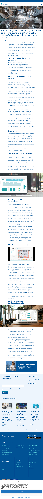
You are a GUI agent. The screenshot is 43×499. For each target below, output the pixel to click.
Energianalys (31, 448)
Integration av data (33, 452)
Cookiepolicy (13, 497)
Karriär (17, 471)
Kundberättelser (32, 462)
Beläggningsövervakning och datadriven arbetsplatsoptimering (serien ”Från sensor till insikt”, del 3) (21, 416)
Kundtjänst (14, 1)
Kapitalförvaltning (19, 447)
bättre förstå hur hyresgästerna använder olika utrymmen (19, 70)
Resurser (31, 460)
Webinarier (31, 470)
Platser (17, 473)
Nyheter (17, 464)
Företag (18, 460)
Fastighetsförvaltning (20, 445)
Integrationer (4, 465)
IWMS (18, 207)
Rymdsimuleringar (5, 454)
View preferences (21, 494)
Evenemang (31, 468)
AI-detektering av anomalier (34, 450)
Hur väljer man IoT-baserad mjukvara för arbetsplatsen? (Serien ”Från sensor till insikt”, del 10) (35, 416)
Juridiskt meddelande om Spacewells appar (23, 497)
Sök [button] (10, 1)
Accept (21, 491)
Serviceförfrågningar (6, 450)
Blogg (3, 425)
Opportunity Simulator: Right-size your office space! (23, 351)
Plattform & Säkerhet (6, 464)
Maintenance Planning (20, 449)
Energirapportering (33, 454)
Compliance (18, 452)
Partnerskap (18, 468)
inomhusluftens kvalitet (13, 73)
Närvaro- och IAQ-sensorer (7, 452)
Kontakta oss (19, 1)
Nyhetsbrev (24, 1)
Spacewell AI (4, 467)
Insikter (30, 466)
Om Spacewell (18, 462)
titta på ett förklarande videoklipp (23, 339)
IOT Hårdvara (4, 469)
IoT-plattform (28, 84)
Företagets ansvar (19, 466)
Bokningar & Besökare (6, 448)
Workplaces (22, 425)
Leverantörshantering (20, 450)
